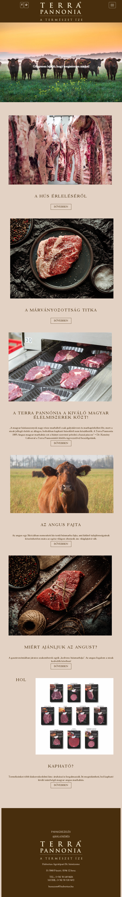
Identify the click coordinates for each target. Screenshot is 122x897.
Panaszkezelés (61, 832)
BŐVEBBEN (61, 207)
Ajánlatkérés (61, 837)
